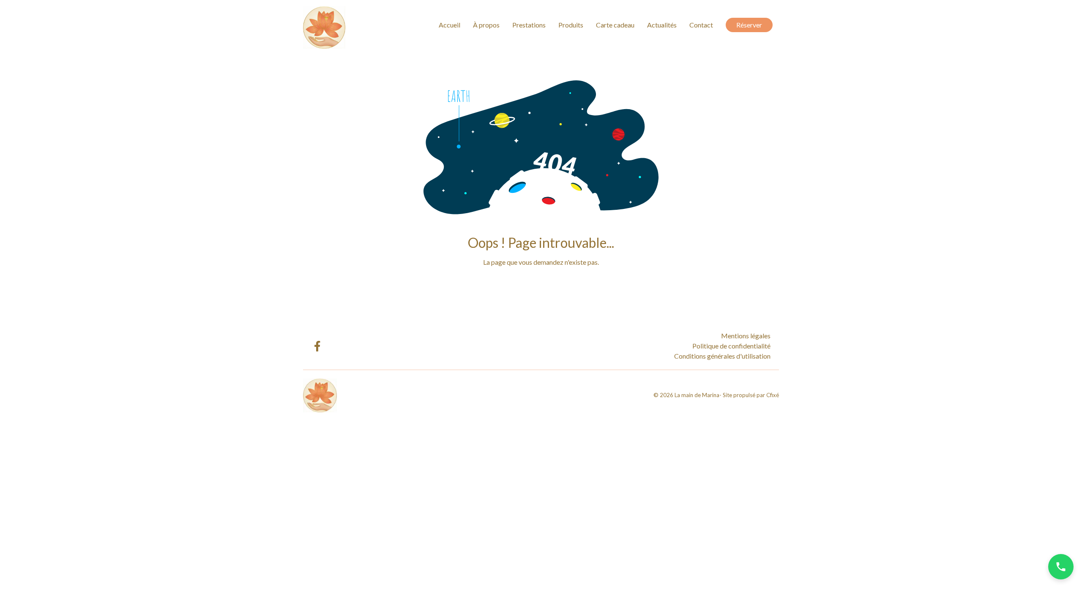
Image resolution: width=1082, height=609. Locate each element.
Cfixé (772, 395)
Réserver (749, 25)
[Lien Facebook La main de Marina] (316, 346)
